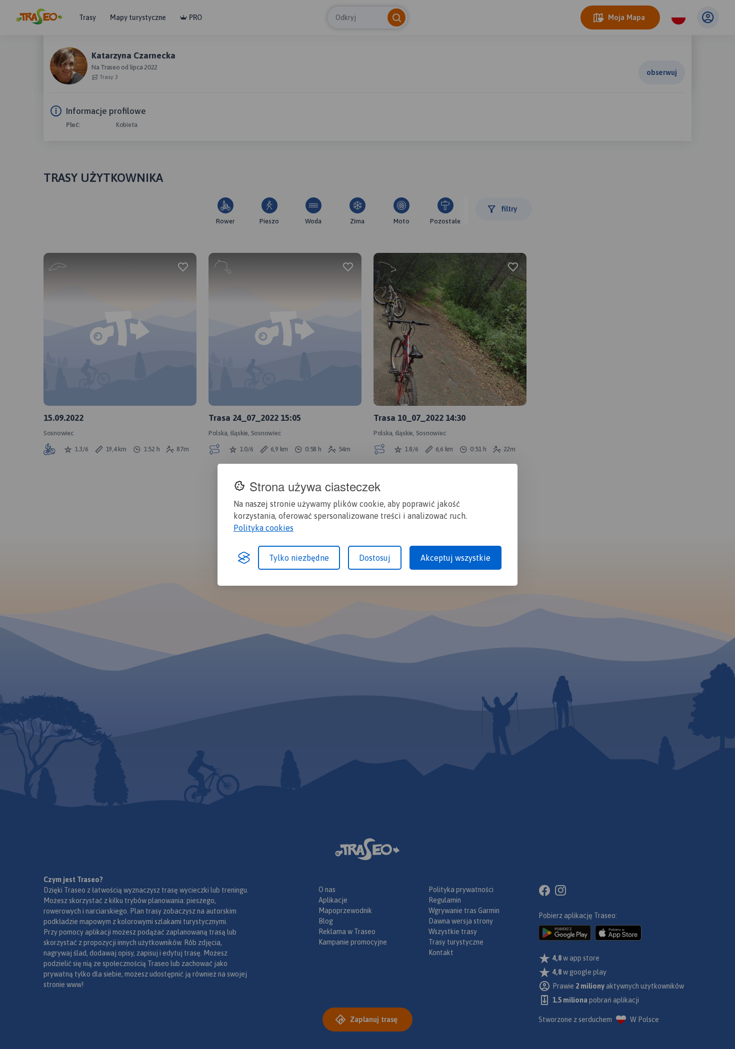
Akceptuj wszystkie (455, 557)
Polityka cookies (264, 527)
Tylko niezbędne (299, 557)
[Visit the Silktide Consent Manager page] (244, 558)
